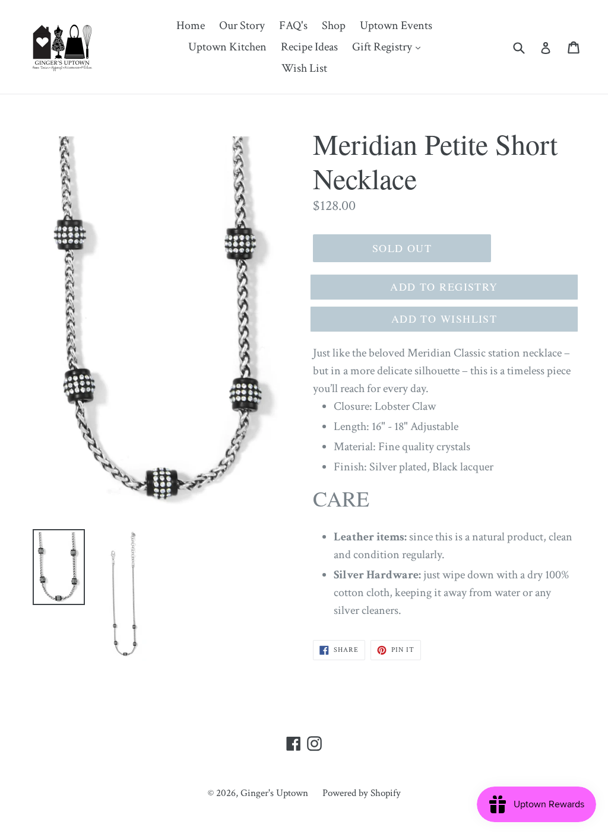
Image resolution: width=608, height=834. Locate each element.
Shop (334, 25)
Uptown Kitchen (227, 47)
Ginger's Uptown (274, 793)
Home (190, 25)
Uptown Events (396, 25)
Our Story (242, 25)
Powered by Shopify (361, 793)
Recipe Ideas (309, 47)
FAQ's (293, 25)
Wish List (304, 68)
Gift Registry (389, 47)
